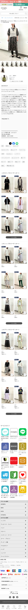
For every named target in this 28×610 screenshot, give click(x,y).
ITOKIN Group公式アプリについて (14, 437)
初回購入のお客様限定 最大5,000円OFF (5, 438)
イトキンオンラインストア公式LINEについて (22, 438)
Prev (1, 42)
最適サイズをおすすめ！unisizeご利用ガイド (5, 467)
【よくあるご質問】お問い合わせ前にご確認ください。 (5, 495)
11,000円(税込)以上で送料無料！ (4, 480)
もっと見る (14, 237)
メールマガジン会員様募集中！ (22, 466)
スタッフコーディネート (8, 17)
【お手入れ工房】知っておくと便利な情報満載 (13, 495)
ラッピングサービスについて (22, 494)
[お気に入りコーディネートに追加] (11, 191)
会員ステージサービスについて (5, 452)
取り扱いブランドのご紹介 (13, 452)
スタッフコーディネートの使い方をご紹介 (22, 453)
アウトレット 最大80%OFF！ (14, 466)
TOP (2, 17)
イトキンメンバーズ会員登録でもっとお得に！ (13, 481)
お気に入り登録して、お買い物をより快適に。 (22, 481)
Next (27, 42)
